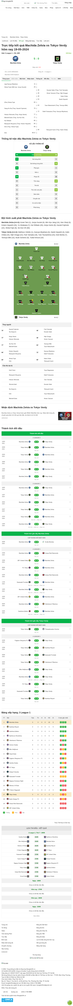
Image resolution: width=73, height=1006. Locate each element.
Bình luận (4, 939)
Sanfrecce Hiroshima (15, 736)
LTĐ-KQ (65, 7)
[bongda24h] (2, 7)
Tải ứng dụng (37, 955)
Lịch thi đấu (13, 41)
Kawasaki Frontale (22, 582)
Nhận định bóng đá (7, 943)
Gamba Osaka (13, 763)
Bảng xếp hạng (30, 41)
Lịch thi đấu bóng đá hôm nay (45, 939)
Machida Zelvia (23, 441)
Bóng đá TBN (40, 933)
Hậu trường (5, 949)
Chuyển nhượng (6, 946)
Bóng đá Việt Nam (41, 924)
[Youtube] (27, 988)
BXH (59, 78)
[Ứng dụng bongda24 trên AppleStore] (40, 958)
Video (3, 931)
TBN (28, 7)
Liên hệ (5, 992)
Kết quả (21, 41)
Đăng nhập (68, 2)
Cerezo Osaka (13, 745)
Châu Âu (34, 7)
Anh (23, 7)
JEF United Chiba (22, 560)
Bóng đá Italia (40, 937)
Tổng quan (6, 78)
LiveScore (5, 41)
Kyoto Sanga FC (14, 799)
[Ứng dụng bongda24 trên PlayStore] (33, 958)
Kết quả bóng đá (41, 943)
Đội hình (22, 78)
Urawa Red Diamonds (51, 553)
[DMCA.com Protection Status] (7, 1001)
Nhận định (30, 78)
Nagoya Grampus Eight (16, 781)
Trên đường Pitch (42, 3)
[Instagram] (23, 988)
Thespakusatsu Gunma (52, 629)
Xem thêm (36, 916)
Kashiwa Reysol (49, 647)
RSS (3, 988)
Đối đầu (46, 78)
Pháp (51, 7)
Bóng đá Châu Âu (41, 931)
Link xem (46, 41)
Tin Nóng (4, 927)
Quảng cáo (14, 992)
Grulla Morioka (49, 542)
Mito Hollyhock (23, 669)
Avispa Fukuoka (14, 772)
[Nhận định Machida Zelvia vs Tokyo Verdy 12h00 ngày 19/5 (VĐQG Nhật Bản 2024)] (64, 416)
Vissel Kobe (12, 754)
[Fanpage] (19, 988)
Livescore (4, 952)
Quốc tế (58, 7)
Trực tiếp (39, 41)
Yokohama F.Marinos (51, 604)
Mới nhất (26, 3)
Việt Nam (16, 7)
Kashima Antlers (23, 611)
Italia (41, 7)
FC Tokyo (25, 567)
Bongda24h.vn (21, 995)
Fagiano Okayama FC (21, 640)
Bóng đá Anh (40, 927)
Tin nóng (8, 7)
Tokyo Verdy (48, 441)
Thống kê (39, 78)
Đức (46, 7)
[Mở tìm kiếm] (68, 3)
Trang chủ (5, 924)
